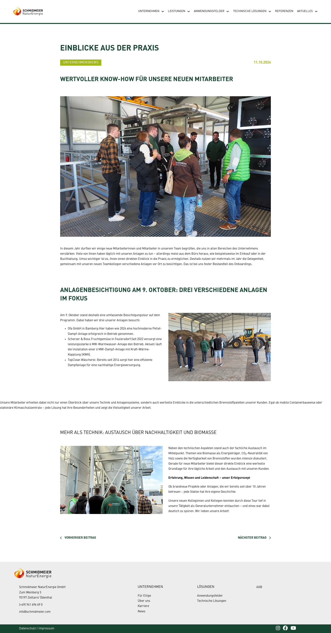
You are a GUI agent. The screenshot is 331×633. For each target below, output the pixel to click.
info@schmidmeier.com (35, 611)
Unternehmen (148, 11)
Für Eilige (144, 595)
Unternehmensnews (80, 62)
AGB (259, 587)
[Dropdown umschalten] (162, 11)
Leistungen (176, 11)
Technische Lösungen (249, 11)
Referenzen (284, 11)
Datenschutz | (28, 628)
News (141, 611)
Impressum (46, 628)
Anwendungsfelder (209, 11)
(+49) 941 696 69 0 (31, 604)
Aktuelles (305, 11)
